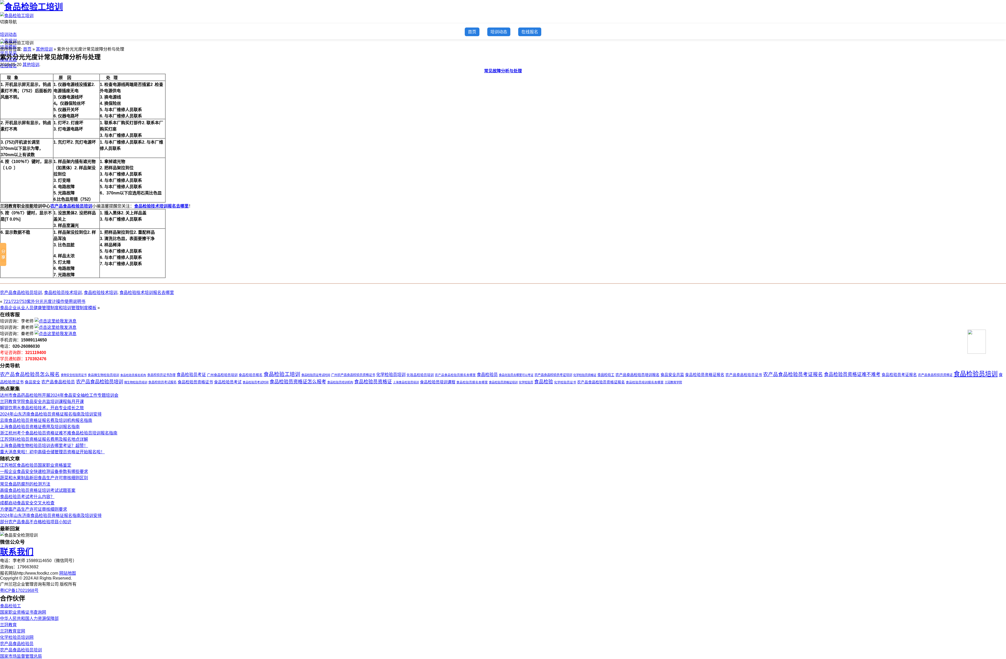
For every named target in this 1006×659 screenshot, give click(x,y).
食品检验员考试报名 (162, 382)
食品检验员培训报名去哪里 (645, 382)
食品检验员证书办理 (161, 375)
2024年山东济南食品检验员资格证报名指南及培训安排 (51, 414)
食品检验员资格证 (373, 381)
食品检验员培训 (976, 373)
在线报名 (529, 32)
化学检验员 (526, 382)
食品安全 (32, 382)
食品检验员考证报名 (899, 375)
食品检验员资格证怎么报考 (298, 381)
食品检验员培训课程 (437, 382)
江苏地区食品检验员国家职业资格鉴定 (35, 465)
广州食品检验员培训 (222, 375)
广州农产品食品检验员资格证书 (353, 375)
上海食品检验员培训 (406, 382)
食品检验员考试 (228, 382)
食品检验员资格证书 (195, 382)
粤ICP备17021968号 (19, 590)
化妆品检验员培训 (420, 375)
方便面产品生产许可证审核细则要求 (33, 509)
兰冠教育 (8, 625)
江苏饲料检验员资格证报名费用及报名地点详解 (44, 439)
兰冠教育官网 (12, 631)
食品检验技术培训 (100, 292)
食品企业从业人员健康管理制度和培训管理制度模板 (48, 308)
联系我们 (17, 552)
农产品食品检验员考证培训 (553, 375)
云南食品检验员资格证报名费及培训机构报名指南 (46, 420)
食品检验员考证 (191, 374)
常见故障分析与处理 (503, 71)
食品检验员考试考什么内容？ (27, 496)
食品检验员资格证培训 (503, 382)
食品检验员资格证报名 (704, 375)
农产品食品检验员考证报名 (793, 374)
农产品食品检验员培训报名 (637, 375)
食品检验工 (605, 375)
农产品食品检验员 (58, 382)
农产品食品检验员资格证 (935, 375)
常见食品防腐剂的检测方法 (25, 484)
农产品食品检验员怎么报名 (30, 374)
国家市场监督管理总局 (21, 656)
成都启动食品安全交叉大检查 (27, 503)
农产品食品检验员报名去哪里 (455, 375)
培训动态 (8, 34)
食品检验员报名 (251, 375)
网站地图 (67, 573)
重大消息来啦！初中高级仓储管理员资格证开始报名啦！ (52, 452)
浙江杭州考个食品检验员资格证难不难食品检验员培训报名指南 (58, 433)
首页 (4, 28)
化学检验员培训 (391, 374)
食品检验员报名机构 (133, 375)
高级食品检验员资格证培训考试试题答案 (37, 490)
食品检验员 (487, 374)
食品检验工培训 (282, 374)
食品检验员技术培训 (63, 292)
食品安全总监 (672, 375)
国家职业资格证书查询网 (23, 612)
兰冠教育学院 (673, 382)
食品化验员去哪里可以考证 (516, 375)
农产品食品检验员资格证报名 (601, 382)
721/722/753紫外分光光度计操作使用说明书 (44, 301)
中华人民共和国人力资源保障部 (29, 618)
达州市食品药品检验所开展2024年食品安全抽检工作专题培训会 (59, 395)
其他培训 (44, 49)
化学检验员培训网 (17, 637)
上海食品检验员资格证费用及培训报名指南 (40, 426)
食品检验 (543, 381)
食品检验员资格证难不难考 (852, 374)
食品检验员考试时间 (256, 382)
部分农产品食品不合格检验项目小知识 (35, 522)
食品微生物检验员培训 (103, 375)
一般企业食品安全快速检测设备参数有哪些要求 (44, 471)
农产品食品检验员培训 (71, 206)
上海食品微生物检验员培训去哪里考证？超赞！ (44, 445)
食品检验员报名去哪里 (472, 382)
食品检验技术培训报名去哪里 (161, 206)
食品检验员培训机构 (340, 382)
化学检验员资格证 (584, 375)
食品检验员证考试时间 (315, 375)
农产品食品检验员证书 (743, 375)
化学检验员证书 (565, 382)
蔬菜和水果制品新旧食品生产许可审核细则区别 (44, 478)
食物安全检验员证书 (74, 375)
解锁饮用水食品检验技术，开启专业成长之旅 (42, 408)
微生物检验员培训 (135, 382)
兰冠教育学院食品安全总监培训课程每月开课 (42, 401)
